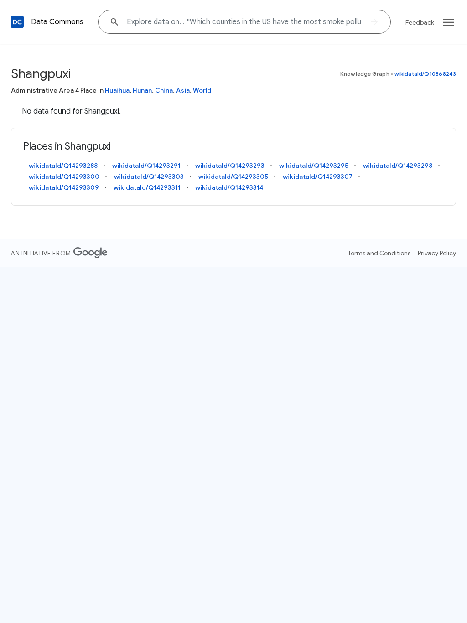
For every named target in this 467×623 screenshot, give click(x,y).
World (202, 90)
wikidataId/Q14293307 (318, 176)
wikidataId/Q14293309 (64, 187)
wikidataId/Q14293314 (229, 187)
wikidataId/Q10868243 (425, 73)
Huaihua (117, 90)
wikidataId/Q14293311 (147, 187)
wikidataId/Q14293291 (146, 165)
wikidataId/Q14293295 (313, 165)
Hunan (142, 90)
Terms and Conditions (379, 253)
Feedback (419, 22)
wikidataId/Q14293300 (64, 176)
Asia (183, 90)
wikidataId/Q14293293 (230, 165)
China (164, 90)
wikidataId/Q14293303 (149, 176)
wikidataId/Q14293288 (63, 165)
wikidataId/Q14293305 (233, 176)
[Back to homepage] (17, 22)
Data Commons (57, 21)
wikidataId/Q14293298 (397, 165)
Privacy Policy (437, 253)
